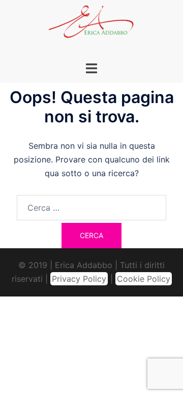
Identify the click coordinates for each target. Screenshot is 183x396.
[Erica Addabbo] (91, 24)
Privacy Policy (79, 279)
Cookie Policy (143, 279)
